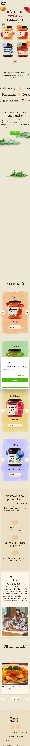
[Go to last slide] (3, 312)
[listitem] (15, 312)
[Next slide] (27, 312)
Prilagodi (14, 385)
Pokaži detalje (21, 375)
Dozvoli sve (15, 380)
